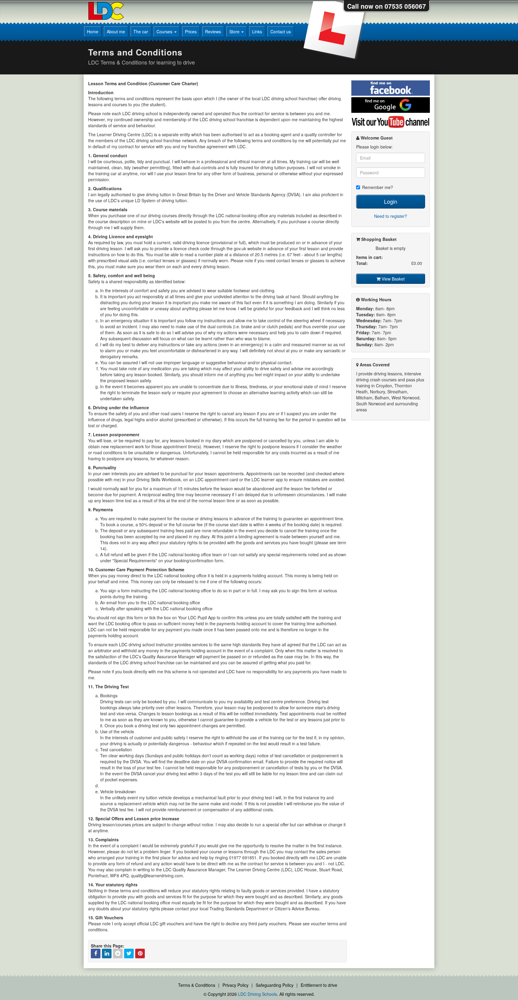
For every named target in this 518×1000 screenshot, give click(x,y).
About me (116, 32)
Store (235, 32)
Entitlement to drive (319, 985)
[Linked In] (107, 953)
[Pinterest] (140, 953)
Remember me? (377, 187)
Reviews (213, 32)
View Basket (392, 279)
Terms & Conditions (196, 985)
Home (92, 32)
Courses (165, 32)
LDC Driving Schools (257, 994)
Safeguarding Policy (274, 985)
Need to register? (390, 216)
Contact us (280, 32)
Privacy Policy (235, 985)
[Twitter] (129, 953)
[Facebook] (95, 953)
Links (257, 32)
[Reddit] (118, 953)
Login (390, 201)
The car (140, 32)
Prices (191, 32)
